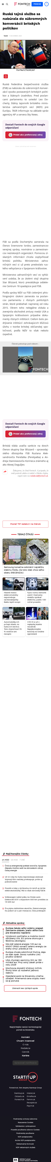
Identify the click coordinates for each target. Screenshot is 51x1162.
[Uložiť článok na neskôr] (6, 76)
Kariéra (25, 1056)
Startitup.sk (19, 1093)
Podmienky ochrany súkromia (25, 1119)
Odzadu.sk (19, 1096)
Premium (37, 4)
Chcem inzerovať (25, 1041)
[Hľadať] (7, 4)
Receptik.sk (32, 1103)
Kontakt (25, 1037)
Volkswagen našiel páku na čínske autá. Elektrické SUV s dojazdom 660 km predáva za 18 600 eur (26, 899)
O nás (26, 1045)
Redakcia (25, 1048)
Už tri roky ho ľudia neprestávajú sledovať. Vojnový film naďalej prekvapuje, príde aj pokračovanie (24, 879)
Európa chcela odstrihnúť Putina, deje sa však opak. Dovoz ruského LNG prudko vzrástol (26, 954)
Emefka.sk (31, 1096)
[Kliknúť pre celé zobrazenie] (25, 54)
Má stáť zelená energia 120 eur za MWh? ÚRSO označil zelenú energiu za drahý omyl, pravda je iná (26, 946)
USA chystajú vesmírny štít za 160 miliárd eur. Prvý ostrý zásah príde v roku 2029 (24, 962)
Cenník (25, 1052)
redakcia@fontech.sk (39, 475)
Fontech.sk (19, 1100)
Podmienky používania (25, 1133)
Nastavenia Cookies (25, 1122)
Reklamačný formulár (25, 1144)
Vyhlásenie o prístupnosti (26, 1126)
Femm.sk (31, 1100)
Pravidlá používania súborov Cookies (25, 1130)
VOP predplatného (25, 1137)
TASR (6, 36)
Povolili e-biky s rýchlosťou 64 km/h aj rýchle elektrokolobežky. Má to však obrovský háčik (25, 889)
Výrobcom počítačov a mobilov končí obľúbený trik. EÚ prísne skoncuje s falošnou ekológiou (25, 938)
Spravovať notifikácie (25, 1063)
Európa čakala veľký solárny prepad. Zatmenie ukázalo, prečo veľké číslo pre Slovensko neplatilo (24, 930)
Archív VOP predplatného (25, 1140)
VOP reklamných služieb (25, 1147)
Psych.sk (30, 1106)
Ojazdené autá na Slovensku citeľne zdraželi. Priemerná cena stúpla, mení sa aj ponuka (25, 978)
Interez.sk (31, 1093)
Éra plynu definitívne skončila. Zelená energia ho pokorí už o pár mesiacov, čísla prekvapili (25, 910)
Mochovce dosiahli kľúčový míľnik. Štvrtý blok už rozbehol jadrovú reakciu (24, 970)
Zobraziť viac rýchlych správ (25, 988)
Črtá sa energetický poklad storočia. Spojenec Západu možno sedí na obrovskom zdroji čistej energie (26, 868)
